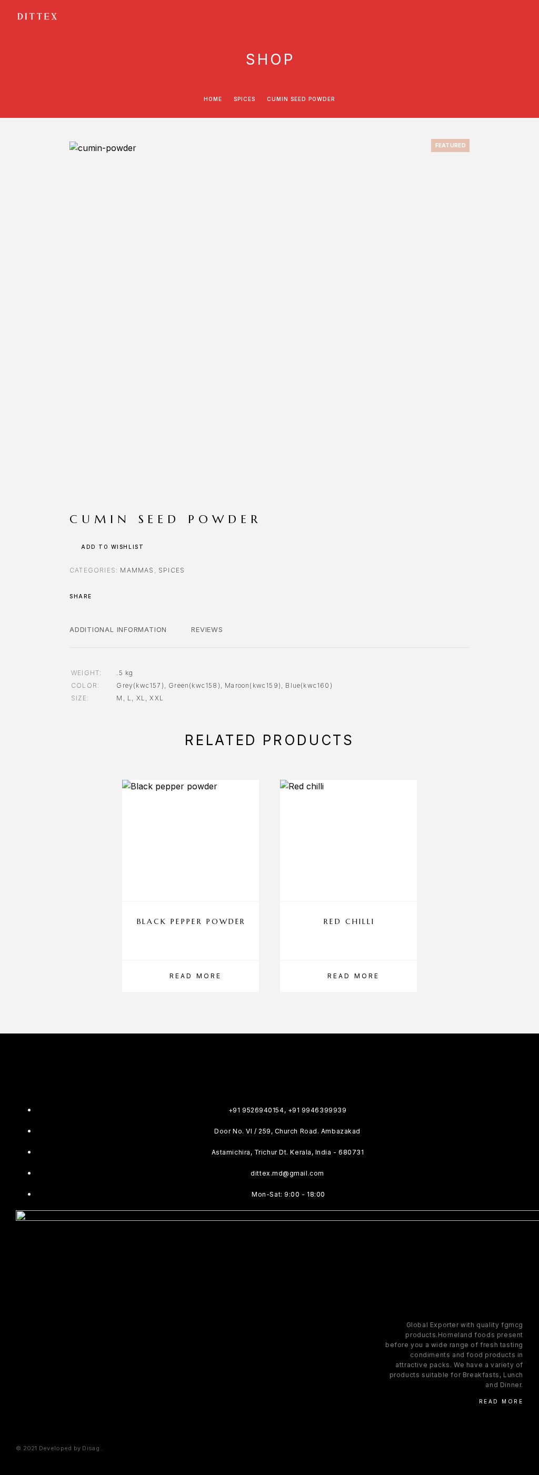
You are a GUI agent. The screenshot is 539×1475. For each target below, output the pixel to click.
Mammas (137, 570)
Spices (244, 99)
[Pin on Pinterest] (130, 596)
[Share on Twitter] (117, 596)
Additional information (118, 629)
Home (213, 99)
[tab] (118, 636)
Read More (501, 1401)
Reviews (207, 629)
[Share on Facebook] (103, 596)
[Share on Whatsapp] (144, 596)
